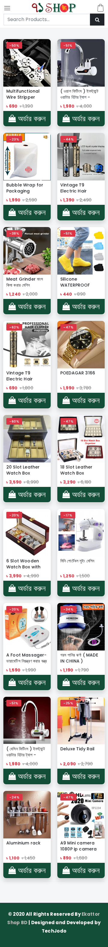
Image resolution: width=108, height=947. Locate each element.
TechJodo (54, 931)
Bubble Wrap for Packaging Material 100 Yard (25, 188)
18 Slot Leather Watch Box (76, 470)
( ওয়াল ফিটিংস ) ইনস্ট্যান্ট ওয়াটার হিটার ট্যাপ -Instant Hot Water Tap (80, 94)
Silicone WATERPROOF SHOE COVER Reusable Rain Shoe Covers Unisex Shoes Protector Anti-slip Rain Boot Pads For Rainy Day (77, 282)
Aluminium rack (23, 843)
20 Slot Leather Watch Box (23, 470)
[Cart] (100, 8)
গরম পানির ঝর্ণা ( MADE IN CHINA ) (79, 658)
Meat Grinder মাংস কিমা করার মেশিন (24, 282)
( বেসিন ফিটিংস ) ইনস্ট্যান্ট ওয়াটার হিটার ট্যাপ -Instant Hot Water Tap (26, 752)
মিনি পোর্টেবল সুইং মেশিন (77, 561)
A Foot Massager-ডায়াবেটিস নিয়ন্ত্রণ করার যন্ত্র (26, 658)
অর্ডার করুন (31, 118)
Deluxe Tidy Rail (77, 749)
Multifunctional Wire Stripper (23, 94)
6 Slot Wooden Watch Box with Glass (23, 564)
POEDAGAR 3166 (77, 373)
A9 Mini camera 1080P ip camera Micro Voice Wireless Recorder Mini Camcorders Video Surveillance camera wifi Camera (80, 846)
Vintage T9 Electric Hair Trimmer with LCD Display (79, 188)
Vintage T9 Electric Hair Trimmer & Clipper (26, 376)
